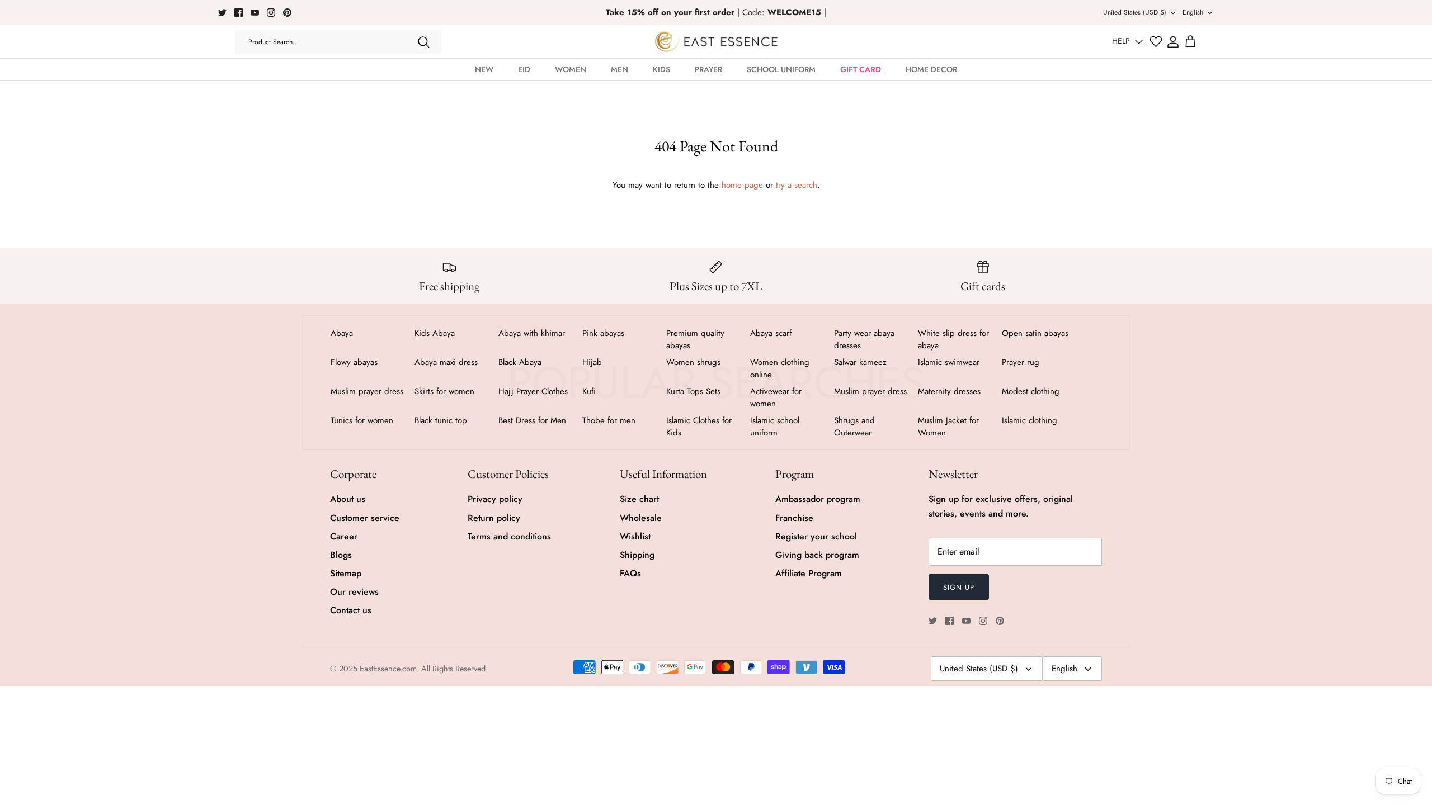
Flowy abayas (354, 362)
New (484, 69)
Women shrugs (693, 362)
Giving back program (817, 554)
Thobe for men (608, 420)
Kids (661, 69)
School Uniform (781, 69)
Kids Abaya (434, 333)
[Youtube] (255, 12)
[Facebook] (238, 12)
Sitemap (345, 573)
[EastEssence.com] (716, 41)
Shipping (637, 554)
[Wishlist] (1156, 41)
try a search (796, 185)
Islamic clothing (1029, 420)
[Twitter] (222, 12)
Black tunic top (440, 420)
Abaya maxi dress (446, 362)
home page (742, 185)
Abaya (342, 333)
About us (347, 499)
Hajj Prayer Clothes (533, 391)
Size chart (639, 499)
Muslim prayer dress (367, 391)
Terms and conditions (509, 536)
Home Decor (931, 69)
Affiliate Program (808, 573)
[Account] (1173, 42)
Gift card (860, 69)
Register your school (816, 536)
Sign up (958, 587)
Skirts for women (444, 391)
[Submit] (423, 42)
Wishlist (635, 536)
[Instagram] (271, 12)
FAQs (630, 573)
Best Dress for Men (532, 420)
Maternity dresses (949, 391)
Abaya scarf (771, 333)
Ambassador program (817, 499)
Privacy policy (495, 499)
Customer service (364, 518)
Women (570, 69)
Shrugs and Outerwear (854, 426)
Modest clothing (1030, 391)
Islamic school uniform (774, 426)
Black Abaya (519, 362)
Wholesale (641, 518)
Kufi (589, 391)
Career (343, 536)
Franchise (794, 518)
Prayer (708, 69)
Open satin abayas (1035, 333)
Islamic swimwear (948, 362)
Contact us (350, 610)
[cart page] (1190, 42)
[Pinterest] (287, 12)
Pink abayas (603, 333)
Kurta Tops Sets (693, 391)
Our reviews (354, 591)
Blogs (341, 554)
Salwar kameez (860, 362)
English (1193, 12)
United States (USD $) (1134, 12)
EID (524, 69)
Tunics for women (362, 420)
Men (619, 69)
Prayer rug (1020, 362)
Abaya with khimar (531, 333)
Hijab (592, 362)
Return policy (494, 518)
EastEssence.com (388, 668)
